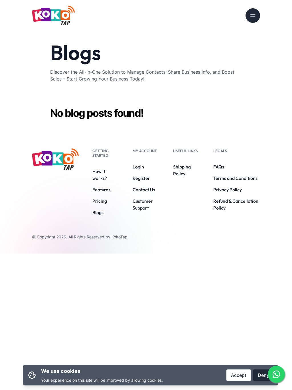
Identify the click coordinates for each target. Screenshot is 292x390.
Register (141, 178)
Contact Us (144, 189)
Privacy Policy (227, 189)
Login (138, 167)
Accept (238, 375)
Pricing (99, 201)
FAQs (218, 167)
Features (101, 189)
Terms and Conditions (235, 178)
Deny (263, 375)
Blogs (98, 212)
